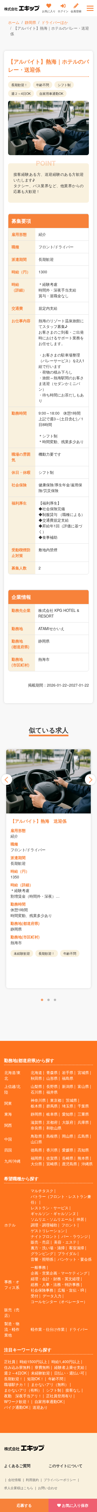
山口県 (36, 1141)
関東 (8, 1103)
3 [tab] (55, 1000)
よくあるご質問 (17, 1465)
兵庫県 (83, 1122)
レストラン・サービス (49, 1207)
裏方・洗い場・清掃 (48, 1247)
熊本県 (83, 1158)
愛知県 (67, 1114)
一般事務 (38, 1267)
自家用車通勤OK (48, 1401)
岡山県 (67, 1136)
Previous (6, 779)
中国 (8, 1139)
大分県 (36, 1163)
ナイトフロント (44, 1236)
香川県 (52, 1150)
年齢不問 (55, 1378)
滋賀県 (36, 1122)
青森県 (52, 1072)
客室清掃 (76, 1247)
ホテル (10, 1225)
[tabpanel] (48, 868)
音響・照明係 (42, 1259)
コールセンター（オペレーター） (59, 1301)
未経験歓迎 (40, 1373)
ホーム (13, 22)
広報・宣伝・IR (71, 1290)
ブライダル (67, 1253)
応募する (24, 1505)
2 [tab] (48, 1000)
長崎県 (67, 1158)
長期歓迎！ (13, 1378)
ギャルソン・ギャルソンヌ (53, 1213)
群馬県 (52, 1106)
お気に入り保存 (75, 1505)
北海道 (36, 1072)
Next (90, 779)
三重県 (83, 1114)
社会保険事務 (42, 1290)
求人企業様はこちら (18, 1487)
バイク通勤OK (16, 1407)
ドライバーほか (54, 22)
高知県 (83, 1150)
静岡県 (30, 22)
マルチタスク (42, 1190)
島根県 (52, 1136)
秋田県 (36, 1078)
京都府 (52, 1122)
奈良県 (36, 1128)
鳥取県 (36, 1136)
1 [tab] (42, 1000)
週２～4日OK (15, 1373)
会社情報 (14, 1479)
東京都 (55, 1100)
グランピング (42, 1253)
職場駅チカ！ (15, 1384)
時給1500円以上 (33, 1361)
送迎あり (40, 1407)
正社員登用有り (59, 1395)
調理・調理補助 (44, 1225)
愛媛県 (67, 1150)
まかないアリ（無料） (50, 1384)
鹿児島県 (69, 1163)
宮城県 (83, 1072)
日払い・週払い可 (69, 1373)
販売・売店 (40, 1242)
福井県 (52, 1092)
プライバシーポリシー (60, 1479)
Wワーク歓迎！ (17, 1401)
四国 (8, 1150)
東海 (8, 1114)
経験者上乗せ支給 (69, 1367)
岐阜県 (52, 1114)
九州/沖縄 (12, 1161)
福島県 (67, 1078)
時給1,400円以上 (65, 1361)
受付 (34, 1295)
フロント (69, 1225)
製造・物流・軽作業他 (11, 1329)
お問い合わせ (47, 1487)
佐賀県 (52, 1158)
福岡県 (36, 1158)
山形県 (52, 1078)
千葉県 (83, 1106)
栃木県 (36, 1106)
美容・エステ (65, 1242)
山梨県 (36, 1086)
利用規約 (32, 1479)
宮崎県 (52, 1163)
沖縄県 (87, 1163)
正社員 (9, 1361)
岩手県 (67, 1072)
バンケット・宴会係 (75, 1259)
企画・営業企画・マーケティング (59, 1273)
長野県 (52, 1086)
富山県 (83, 1086)
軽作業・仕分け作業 (48, 1329)
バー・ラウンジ (74, 1236)
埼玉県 (67, 1106)
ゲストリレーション (48, 1230)
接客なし (73, 1390)
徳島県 (36, 1150)
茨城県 (71, 1100)
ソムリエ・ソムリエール (51, 1219)
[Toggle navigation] (90, 8)
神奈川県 (38, 1100)
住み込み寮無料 (17, 1367)
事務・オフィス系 (11, 1284)
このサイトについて (65, 1465)
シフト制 (53, 1390)
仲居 (80, 1219)
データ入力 (52, 1295)
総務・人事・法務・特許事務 (55, 1284)
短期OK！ (35, 1378)
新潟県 (67, 1086)
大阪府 (67, 1122)
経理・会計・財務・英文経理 (55, 1278)
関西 (8, 1125)
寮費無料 (42, 1367)
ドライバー (78, 1329)
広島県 (83, 1136)
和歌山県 (53, 1128)
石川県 (36, 1092)
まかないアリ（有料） (23, 1390)
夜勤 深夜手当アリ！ (23, 1395)
